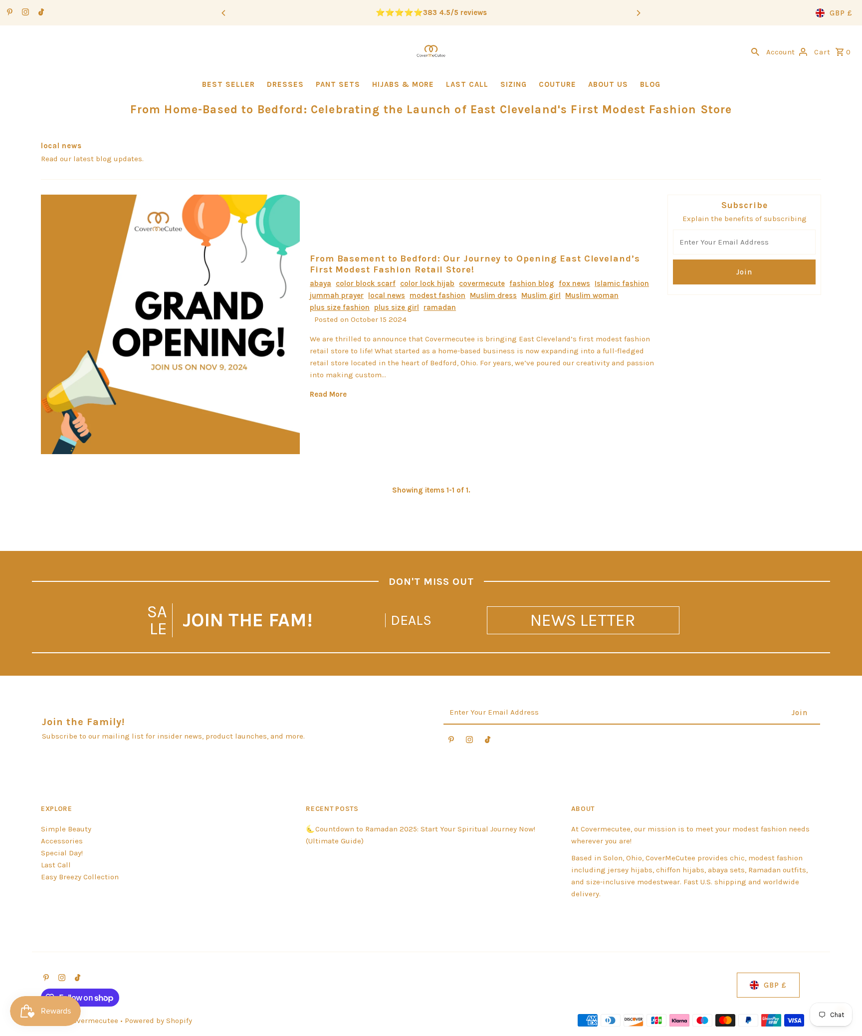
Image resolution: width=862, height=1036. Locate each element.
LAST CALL (467, 84)
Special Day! (62, 852)
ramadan (440, 307)
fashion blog (531, 283)
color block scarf (366, 283)
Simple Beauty (66, 828)
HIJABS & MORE (403, 84)
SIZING (513, 84)
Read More (328, 394)
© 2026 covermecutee (80, 1020)
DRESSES (285, 84)
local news (386, 295)
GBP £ (841, 12)
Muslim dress (493, 295)
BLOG (650, 84)
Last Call (56, 864)
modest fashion (437, 295)
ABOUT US (608, 84)
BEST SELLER (228, 84)
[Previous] (223, 12)
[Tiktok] (40, 13)
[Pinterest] (8, 13)
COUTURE (557, 84)
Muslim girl (541, 295)
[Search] (755, 51)
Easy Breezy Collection (80, 876)
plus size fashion (340, 307)
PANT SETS (338, 84)
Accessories (62, 840)
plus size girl (396, 307)
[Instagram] (24, 13)
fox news (574, 283)
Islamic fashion (622, 283)
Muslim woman (592, 295)
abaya (320, 283)
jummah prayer (337, 295)
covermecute (482, 283)
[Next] (638, 12)
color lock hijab (427, 283)
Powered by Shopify (158, 1020)
